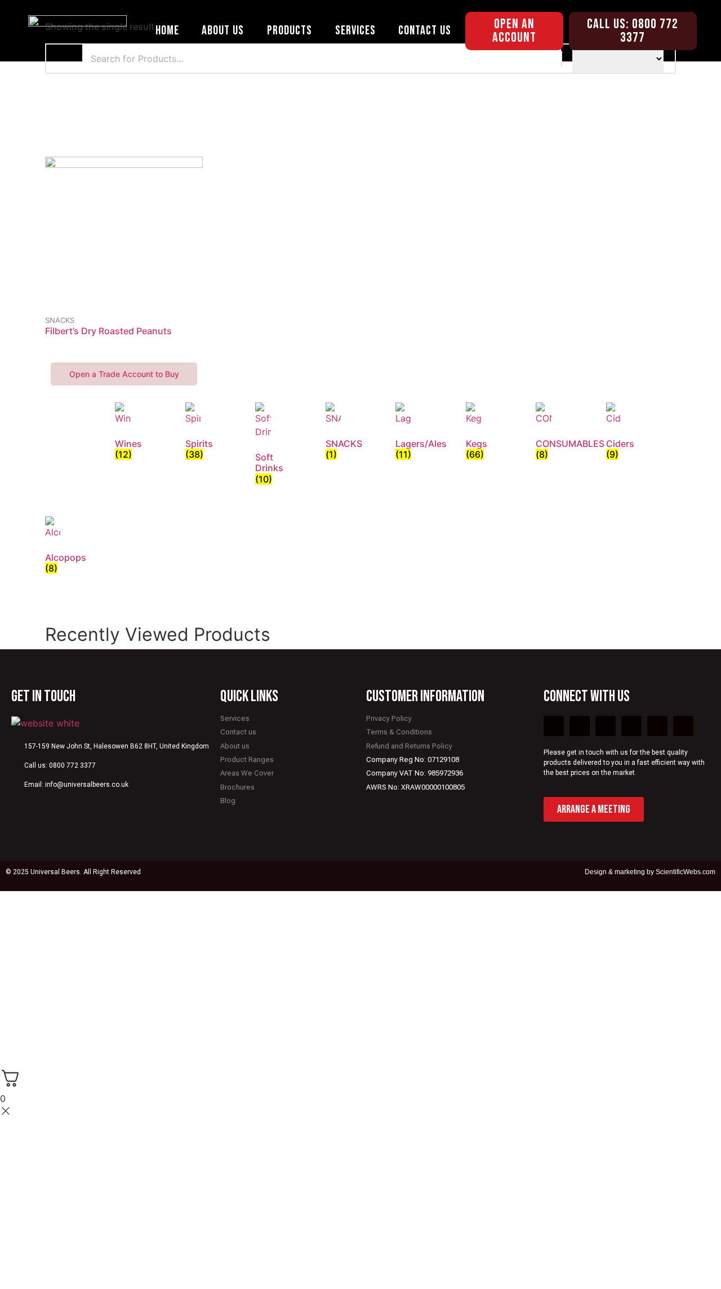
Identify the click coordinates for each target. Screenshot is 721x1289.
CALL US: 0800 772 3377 (632, 31)
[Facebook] (554, 726)
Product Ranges (247, 759)
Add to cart (124, 312)
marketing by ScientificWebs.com (665, 872)
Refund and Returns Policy (409, 746)
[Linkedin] (683, 726)
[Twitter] (579, 726)
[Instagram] (657, 726)
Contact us (238, 732)
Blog (227, 800)
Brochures (237, 787)
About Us (223, 30)
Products (289, 30)
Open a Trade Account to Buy (124, 374)
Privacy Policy (389, 718)
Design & (600, 872)
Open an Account (514, 31)
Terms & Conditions (399, 732)
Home (167, 30)
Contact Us (424, 30)
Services (355, 30)
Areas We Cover (247, 773)
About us (235, 746)
